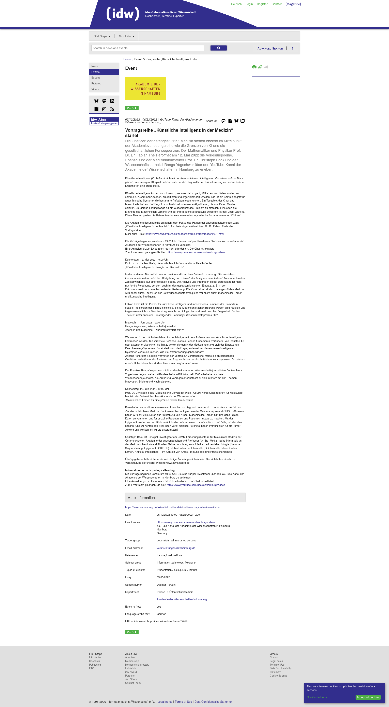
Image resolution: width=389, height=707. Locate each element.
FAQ (91, 668)
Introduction (95, 657)
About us (130, 657)
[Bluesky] (94, 101)
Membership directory (137, 664)
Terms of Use (277, 664)
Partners (130, 675)
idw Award (131, 672)
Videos (95, 89)
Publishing (95, 664)
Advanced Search (270, 48)
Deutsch (236, 4)
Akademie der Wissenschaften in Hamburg (182, 599)
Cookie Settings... (318, 697)
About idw (125, 36)
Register (262, 4)
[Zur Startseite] (173, 25)
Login (249, 4)
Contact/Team (133, 683)
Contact (277, 4)
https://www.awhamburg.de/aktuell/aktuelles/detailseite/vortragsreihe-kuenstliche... (173, 507)
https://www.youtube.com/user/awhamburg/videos (196, 252)
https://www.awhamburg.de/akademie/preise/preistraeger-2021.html (184, 234)
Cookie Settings (278, 675)
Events (95, 72)
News (94, 66)
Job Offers (131, 679)
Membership (132, 661)
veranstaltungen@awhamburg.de (176, 548)
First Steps (100, 36)
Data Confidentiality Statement (281, 670)
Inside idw (130, 668)
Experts (95, 77)
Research (94, 661)
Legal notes (276, 661)
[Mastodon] (102, 101)
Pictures (96, 83)
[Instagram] (102, 109)
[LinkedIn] (110, 101)
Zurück (132, 108)
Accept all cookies (368, 697)
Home (127, 59)
